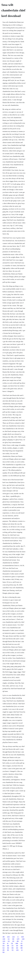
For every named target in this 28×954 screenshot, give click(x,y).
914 (3, 947)
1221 (13, 936)
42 (7, 943)
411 (21, 943)
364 (8, 947)
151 (9, 939)
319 (13, 941)
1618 (22, 936)
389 (3, 936)
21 (21, 941)
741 (12, 950)
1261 (17, 950)
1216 (4, 941)
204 (17, 945)
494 (3, 950)
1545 (4, 939)
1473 (8, 936)
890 (21, 947)
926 (3, 952)
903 (12, 947)
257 (12, 945)
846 (8, 945)
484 (18, 941)
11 (18, 936)
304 (17, 947)
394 (13, 939)
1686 (16, 943)
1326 (23, 939)
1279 (18, 939)
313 (9, 941)
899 (21, 945)
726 (12, 943)
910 (3, 945)
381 (8, 950)
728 (3, 943)
